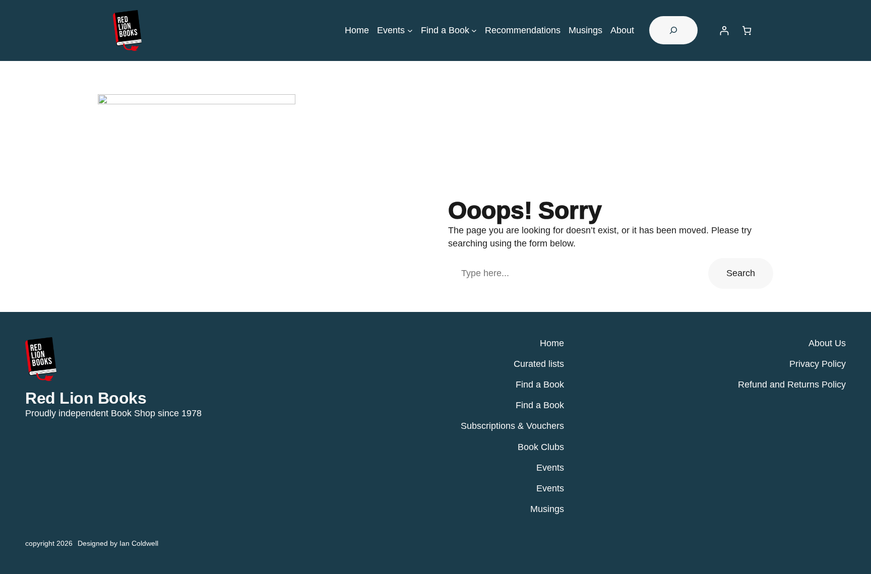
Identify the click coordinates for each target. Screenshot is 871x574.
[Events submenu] (410, 30)
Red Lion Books (85, 398)
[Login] (724, 30)
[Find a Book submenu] (474, 30)
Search (740, 273)
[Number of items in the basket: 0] (746, 30)
